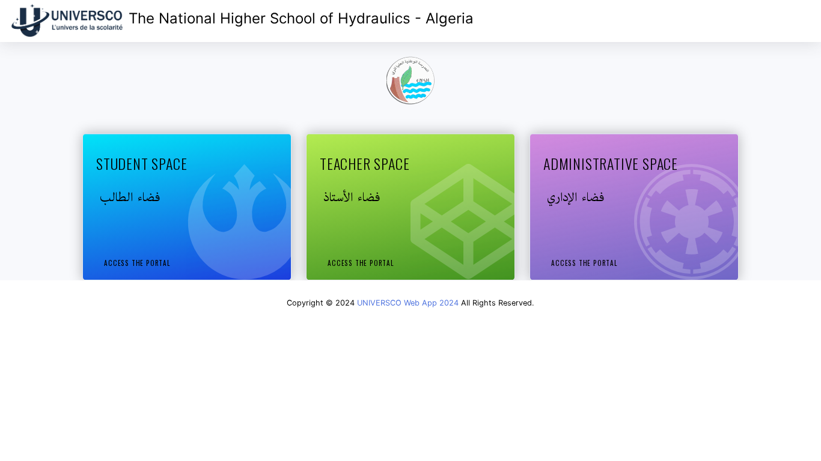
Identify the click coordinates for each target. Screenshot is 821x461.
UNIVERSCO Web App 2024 (408, 302)
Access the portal (137, 263)
